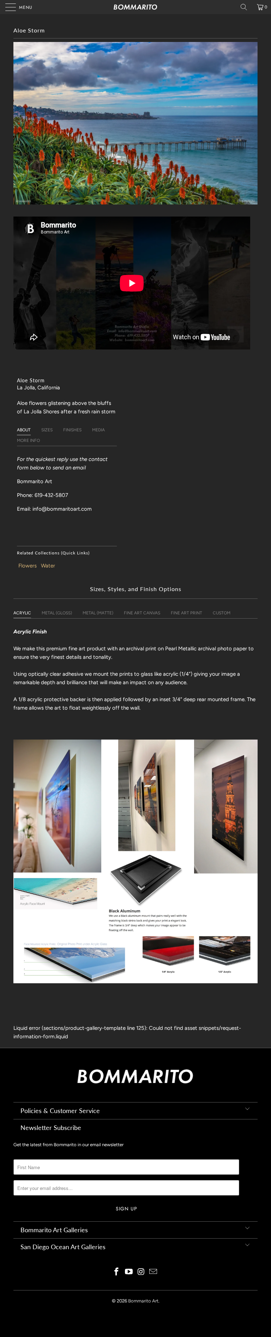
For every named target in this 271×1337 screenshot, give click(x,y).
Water (48, 566)
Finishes (72, 429)
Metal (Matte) (98, 612)
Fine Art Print (186, 612)
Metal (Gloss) (57, 612)
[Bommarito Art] (135, 7)
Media (98, 429)
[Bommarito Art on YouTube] (129, 1272)
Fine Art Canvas (142, 612)
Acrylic (22, 612)
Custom (221, 612)
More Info (28, 440)
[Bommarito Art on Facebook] (117, 1272)
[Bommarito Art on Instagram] (141, 1272)
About (24, 429)
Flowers (27, 566)
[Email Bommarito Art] (153, 1272)
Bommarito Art (143, 1300)
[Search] (246, 7)
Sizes (47, 429)
